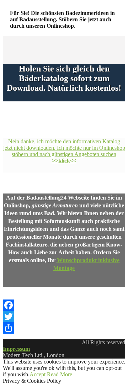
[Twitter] (64, 316)
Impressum (16, 349)
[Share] (64, 328)
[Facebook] (64, 305)
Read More (59, 374)
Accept (38, 374)
